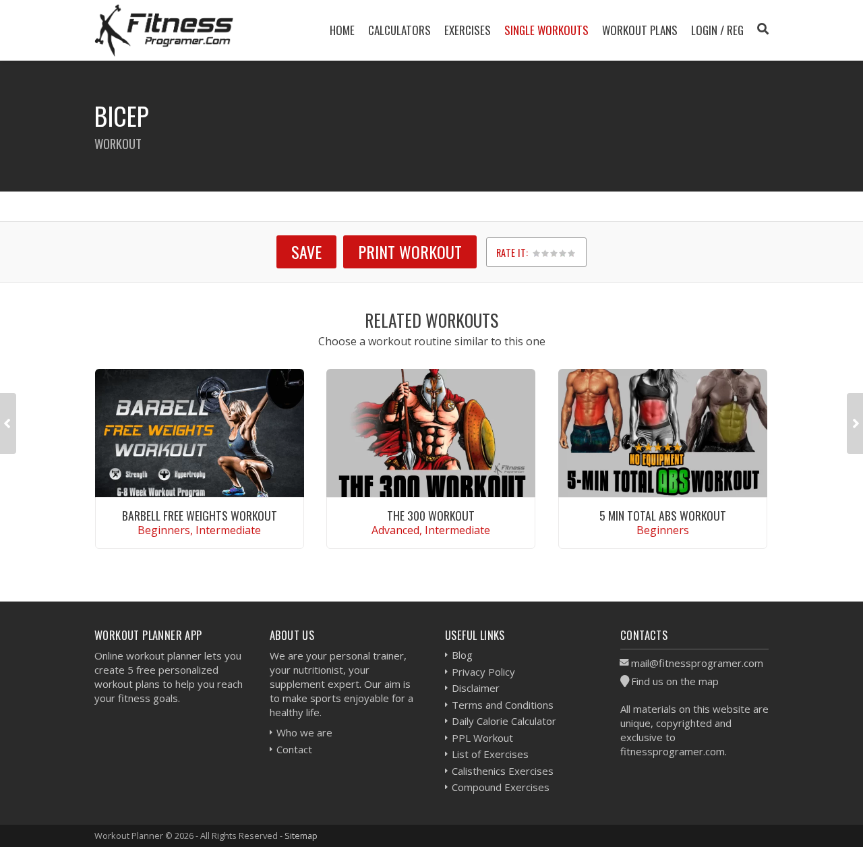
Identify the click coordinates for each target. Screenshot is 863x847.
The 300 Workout (431, 515)
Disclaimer (476, 688)
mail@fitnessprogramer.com (697, 663)
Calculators (399, 30)
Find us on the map (675, 681)
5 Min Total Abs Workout (662, 515)
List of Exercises (490, 754)
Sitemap (301, 835)
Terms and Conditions (503, 704)
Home (342, 30)
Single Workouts (546, 30)
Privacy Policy (483, 671)
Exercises (467, 30)
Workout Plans (640, 30)
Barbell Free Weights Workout (199, 515)
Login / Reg (717, 30)
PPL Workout (482, 737)
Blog (462, 655)
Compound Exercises (500, 787)
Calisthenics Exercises (503, 771)
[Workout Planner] (163, 30)
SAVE (306, 251)
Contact (294, 749)
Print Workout (410, 251)
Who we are (304, 732)
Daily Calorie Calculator (504, 721)
